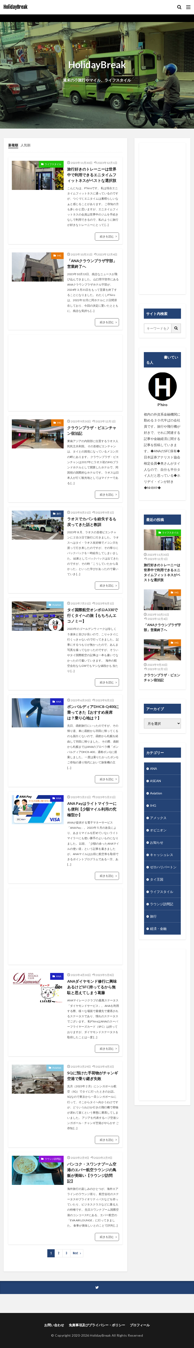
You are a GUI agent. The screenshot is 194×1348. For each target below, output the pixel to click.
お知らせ (156, 842)
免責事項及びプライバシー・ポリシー (97, 1325)
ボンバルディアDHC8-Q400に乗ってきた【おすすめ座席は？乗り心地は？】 (93, 712)
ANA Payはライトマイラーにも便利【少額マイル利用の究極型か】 (92, 809)
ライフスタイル (53, 164)
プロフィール (140, 1325)
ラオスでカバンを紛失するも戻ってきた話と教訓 (91, 521)
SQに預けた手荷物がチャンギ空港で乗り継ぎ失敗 (92, 1075)
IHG (59, 255)
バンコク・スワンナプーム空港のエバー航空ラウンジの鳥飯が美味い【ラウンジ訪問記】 (91, 1172)
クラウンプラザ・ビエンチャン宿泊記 (91, 430)
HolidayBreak (15, 7)
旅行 (59, 513)
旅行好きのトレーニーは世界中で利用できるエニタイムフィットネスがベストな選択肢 (91, 175)
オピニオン (158, 830)
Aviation (56, 604)
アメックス (158, 818)
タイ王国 (156, 879)
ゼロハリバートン (163, 867)
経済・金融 (158, 929)
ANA (58, 701)
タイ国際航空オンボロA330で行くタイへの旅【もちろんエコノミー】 (92, 615)
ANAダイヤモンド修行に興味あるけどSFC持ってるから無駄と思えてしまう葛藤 (92, 987)
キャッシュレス (161, 855)
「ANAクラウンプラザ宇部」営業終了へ (92, 263)
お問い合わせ (54, 1325)
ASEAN (155, 781)
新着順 (13, 145)
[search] (176, 328)
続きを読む (107, 236)
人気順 (26, 145)
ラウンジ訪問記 (53, 1158)
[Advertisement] (65, 373)
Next (75, 1253)
